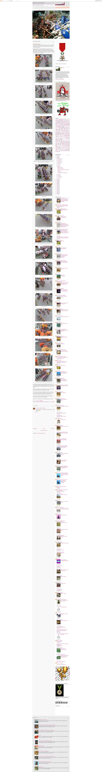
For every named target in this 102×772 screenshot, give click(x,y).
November (59, 159)
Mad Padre (58, 236)
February (59, 176)
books (57, 123)
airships (67, 119)
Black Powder (61, 121)
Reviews (57, 141)
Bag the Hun (63, 120)
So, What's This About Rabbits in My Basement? (47, 756)
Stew (36, 408)
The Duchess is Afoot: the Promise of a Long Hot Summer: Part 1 (65, 656)
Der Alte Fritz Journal (60, 215)
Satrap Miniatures (59, 493)
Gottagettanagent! (59, 645)
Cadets (60, 123)
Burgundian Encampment (64, 316)
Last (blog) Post (59, 590)
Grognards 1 (58, 487)
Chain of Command (66, 123)
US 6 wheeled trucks (64, 522)
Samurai (66, 141)
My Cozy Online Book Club (61, 664)
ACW (56, 119)
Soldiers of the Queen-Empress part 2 (45, 761)
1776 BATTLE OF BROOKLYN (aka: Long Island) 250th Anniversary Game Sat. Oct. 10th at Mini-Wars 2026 (65, 225)
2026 (57, 155)
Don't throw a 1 (59, 253)
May (58, 166)
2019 (57, 183)
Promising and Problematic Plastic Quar (63, 170)
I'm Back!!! (58, 566)
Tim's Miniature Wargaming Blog (62, 229)
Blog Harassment (59, 641)
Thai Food (62, 634)
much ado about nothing (61, 398)
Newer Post (35, 428)
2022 (57, 180)
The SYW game (63, 365)
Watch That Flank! (60, 592)
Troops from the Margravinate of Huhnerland (63, 481)
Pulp (67, 139)
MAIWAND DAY (59, 222)
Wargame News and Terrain (61, 198)
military (67, 134)
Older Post (53, 428)
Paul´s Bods (59, 267)
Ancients (57, 120)
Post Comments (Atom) (41, 433)
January (59, 177)
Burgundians (41, 766)
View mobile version (43, 430)
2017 (57, 186)
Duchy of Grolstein (60, 647)
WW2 (66, 149)
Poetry (64, 139)
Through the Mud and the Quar (62, 172)
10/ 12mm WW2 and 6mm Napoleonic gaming (61, 521)
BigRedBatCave (59, 322)
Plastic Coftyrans (60, 167)
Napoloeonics (46, 401)
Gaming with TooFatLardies (61, 349)
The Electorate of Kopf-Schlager (62, 479)
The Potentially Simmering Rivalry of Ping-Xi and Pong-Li (64, 380)
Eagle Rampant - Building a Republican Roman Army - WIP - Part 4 (64, 283)
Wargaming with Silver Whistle (62, 466)
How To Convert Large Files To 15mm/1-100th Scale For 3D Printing (64, 290)
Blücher (61, 122)
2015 (57, 188)
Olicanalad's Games (60, 391)
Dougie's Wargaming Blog (61, 356)
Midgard (58, 134)
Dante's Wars (59, 360)
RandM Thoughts (59, 589)
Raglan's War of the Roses (61, 661)
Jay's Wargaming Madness (61, 295)
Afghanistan (61, 119)
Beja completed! (63, 392)
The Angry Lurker (59, 452)
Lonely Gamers (59, 415)
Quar (57, 140)
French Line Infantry (64, 494)
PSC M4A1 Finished (64, 439)
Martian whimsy (63, 419)
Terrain (57, 146)
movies (57, 135)
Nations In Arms (59, 240)
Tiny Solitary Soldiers (60, 535)
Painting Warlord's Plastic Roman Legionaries (46, 730)
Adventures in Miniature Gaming (62, 432)
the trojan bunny (59, 575)
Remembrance (66, 140)
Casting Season (63, 583)
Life (56, 132)
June (58, 165)
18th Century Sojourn (60, 336)
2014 (57, 189)
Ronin (62, 141)
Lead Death (58, 528)
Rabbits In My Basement (39, 2)
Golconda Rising (59, 640)
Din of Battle (59, 302)
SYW (63, 145)
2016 (57, 187)
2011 (57, 192)
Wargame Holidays (60, 619)
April (58, 174)
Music (61, 135)
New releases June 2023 (64, 406)
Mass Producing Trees (64, 620)
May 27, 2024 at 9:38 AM (41, 408)
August (59, 163)
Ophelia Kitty (59, 606)
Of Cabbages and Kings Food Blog (62, 633)
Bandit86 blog (59, 514)
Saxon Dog (58, 364)
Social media (63, 144)
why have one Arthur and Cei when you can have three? (64, 474)
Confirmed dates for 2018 (60, 491)
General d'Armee (41, 401)
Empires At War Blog (60, 405)
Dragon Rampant (64, 124)
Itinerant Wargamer (60, 425)
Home (44, 428)
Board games (66, 122)
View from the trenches (60, 552)
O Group (66, 136)
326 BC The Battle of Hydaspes (61, 416)
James (63, 67)
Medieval (68, 133)
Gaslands (57, 128)
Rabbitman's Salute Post (43, 719)
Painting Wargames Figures (61, 260)
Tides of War (59, 459)
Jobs (58, 131)
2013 (57, 190)
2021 (57, 181)
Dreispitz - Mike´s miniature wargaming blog (61, 281)
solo (69, 144)
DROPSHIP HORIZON (60, 288)
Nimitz (63, 136)
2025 (57, 156)
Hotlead (61, 129)
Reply (36, 411)
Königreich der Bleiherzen (61, 654)
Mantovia (63, 133)
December (59, 158)
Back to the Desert (63, 576)
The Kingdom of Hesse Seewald (62, 445)
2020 (57, 182)
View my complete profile (60, 79)
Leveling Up (59, 171)
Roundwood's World (60, 378)
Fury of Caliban (59, 565)
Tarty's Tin (58, 500)
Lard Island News (59, 412)
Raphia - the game (63, 593)
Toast (40, 735)
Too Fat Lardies (51, 401)
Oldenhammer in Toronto (61, 371)
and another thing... (60, 626)
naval (59, 136)
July (58, 164)
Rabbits (62, 140)
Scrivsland (58, 274)
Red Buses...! (63, 343)
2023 (57, 179)
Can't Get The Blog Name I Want (62, 629)
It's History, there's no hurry (61, 599)
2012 (57, 191)
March (59, 175)
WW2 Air (57, 150)
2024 (57, 157)
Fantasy (57, 125)
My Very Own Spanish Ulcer (61, 486)
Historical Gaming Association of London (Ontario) (62, 490)
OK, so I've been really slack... (61, 627)
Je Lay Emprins (59, 315)
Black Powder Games (60, 507)
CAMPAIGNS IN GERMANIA (61, 329)
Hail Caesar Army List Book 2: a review (45, 740)
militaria (63, 134)
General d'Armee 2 (60, 168)
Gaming (36, 401)
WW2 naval (63, 150)
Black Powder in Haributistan (43, 751)
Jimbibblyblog (59, 418)
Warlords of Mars (59, 542)
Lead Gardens (59, 582)
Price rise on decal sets (60, 549)
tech (67, 145)
